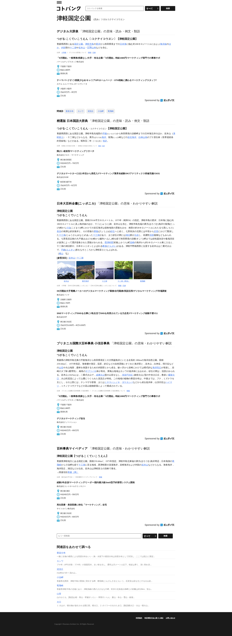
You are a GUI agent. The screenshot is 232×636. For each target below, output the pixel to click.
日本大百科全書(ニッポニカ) (76, 203)
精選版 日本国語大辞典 (72, 120)
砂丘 (112, 231)
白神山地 (142, 137)
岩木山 (82, 47)
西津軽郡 (109, 242)
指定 (105, 141)
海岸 (104, 137)
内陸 (63, 47)
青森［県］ (73, 472)
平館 (104, 133)
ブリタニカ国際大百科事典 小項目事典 (83, 343)
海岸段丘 (156, 367)
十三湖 (96, 235)
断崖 (104, 246)
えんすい (70, 250)
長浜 (59, 231)
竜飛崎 (111, 111)
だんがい (112, 246)
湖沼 (128, 235)
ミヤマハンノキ (112, 382)
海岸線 (163, 44)
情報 (89, 52)
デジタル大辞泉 (67, 31)
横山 (61, 253)
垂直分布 (69, 111)
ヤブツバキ (91, 371)
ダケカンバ (127, 382)
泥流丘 (91, 111)
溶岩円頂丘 (127, 375)
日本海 (123, 44)
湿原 (152, 235)
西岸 (98, 44)
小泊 (68, 228)
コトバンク (69, 8)
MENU (59, 2)
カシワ (80, 111)
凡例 (94, 52)
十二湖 (73, 47)
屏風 (96, 231)
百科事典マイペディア (72, 448)
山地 (91, 47)
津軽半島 (89, 44)
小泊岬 (101, 111)
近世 (156, 231)
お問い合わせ (170, 618)
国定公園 (78, 44)
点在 (136, 235)
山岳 (61, 367)
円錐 (63, 250)
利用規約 (139, 618)
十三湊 (62, 235)
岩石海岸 (132, 137)
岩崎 (132, 242)
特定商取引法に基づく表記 (154, 618)
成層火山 (100, 375)
